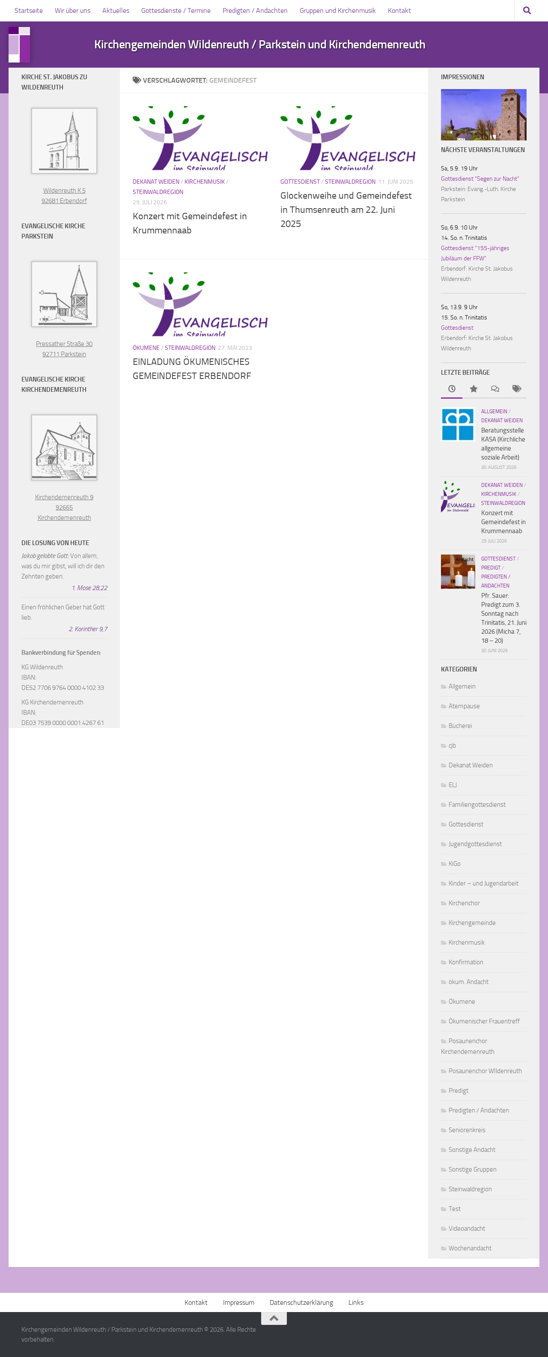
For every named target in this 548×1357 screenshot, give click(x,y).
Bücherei (460, 726)
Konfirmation (466, 962)
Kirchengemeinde (472, 923)
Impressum (238, 1302)
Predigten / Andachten (255, 10)
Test (455, 1209)
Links (355, 1302)
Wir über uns (72, 10)
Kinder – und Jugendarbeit (483, 883)
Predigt (490, 568)
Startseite (29, 10)
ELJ (453, 785)
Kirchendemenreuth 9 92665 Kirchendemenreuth (64, 507)
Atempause (464, 706)
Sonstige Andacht (472, 1150)
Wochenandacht (470, 1248)
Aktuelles (115, 10)
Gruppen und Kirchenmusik (338, 10)
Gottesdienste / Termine (176, 10)
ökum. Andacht (468, 982)
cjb (452, 745)
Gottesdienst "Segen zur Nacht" (480, 178)
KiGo (455, 864)
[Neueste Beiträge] (451, 389)
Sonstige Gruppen (473, 1169)
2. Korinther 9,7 (87, 629)
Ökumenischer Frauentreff (484, 1021)
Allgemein (494, 412)
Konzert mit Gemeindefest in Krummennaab (503, 522)
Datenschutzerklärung (301, 1302)
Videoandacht (467, 1228)
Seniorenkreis (467, 1130)
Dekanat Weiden (156, 181)
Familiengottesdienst (477, 804)
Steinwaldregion (158, 192)
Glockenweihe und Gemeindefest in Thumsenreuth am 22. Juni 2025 (346, 210)
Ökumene (146, 348)
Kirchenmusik (205, 181)
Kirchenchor (464, 903)
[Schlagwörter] (516, 389)
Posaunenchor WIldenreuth (485, 1071)
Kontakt (399, 10)
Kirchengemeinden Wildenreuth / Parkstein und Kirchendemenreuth (259, 45)
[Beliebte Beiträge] (473, 389)
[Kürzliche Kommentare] (494, 389)
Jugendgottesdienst (475, 844)
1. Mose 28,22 (89, 588)
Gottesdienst (300, 181)
